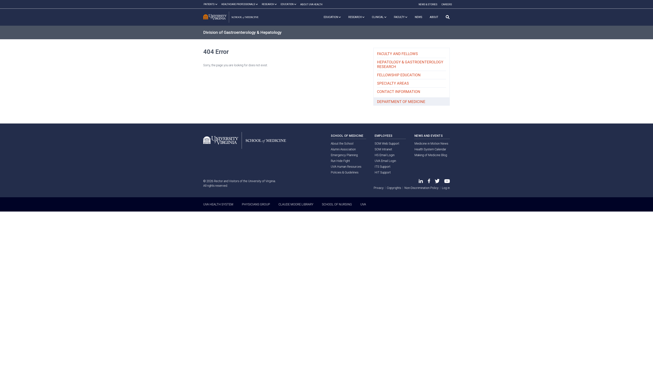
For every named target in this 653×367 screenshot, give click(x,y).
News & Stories (428, 4)
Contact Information (398, 92)
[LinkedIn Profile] (420, 182)
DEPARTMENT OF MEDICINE (401, 102)
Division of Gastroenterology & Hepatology (242, 32)
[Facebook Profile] (429, 182)
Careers (446, 4)
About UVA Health (311, 4)
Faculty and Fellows (397, 54)
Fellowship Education (399, 75)
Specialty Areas (393, 83)
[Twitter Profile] (437, 182)
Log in (446, 188)
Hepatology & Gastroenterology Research (410, 64)
